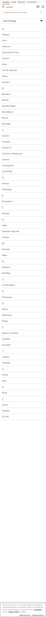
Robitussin (7, 315)
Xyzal (4, 392)
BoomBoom (7, 111)
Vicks (4, 380)
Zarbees (6, 410)
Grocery (6, 2)
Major (4, 255)
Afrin (4, 40)
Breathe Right (9, 106)
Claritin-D (6, 147)
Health (13, 2)
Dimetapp (7, 189)
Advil (4, 64)
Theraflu (6, 362)
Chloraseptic (8, 165)
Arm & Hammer (9, 70)
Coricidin (6, 141)
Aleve (5, 76)
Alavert (5, 58)
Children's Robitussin (12, 153)
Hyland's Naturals (10, 231)
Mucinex (6, 249)
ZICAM (5, 416)
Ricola (5, 309)
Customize (38, 610)
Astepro (6, 82)
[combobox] (23, 12)
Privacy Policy (14, 612)
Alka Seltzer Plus (10, 52)
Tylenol (5, 356)
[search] (41, 12)
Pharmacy (21, 2)
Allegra (5, 34)
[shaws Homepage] (9, 6)
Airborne (6, 46)
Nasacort (6, 267)
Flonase (5, 213)
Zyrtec (5, 404)
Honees (5, 237)
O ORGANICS (8, 285)
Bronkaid (6, 123)
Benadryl (6, 94)
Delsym (5, 183)
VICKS (5, 374)
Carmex (5, 159)
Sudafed (6, 339)
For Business (32, 2)
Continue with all (38, 615)
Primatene (7, 297)
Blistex (5, 100)
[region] (23, 610)
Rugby (5, 321)
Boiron (5, 117)
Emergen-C (7, 201)
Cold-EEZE (7, 171)
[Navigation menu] (3, 6)
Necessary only (24, 615)
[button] (38, 6)
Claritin (5, 135)
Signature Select (10, 333)
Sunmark (6, 344)
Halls (4, 225)
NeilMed (6, 273)
